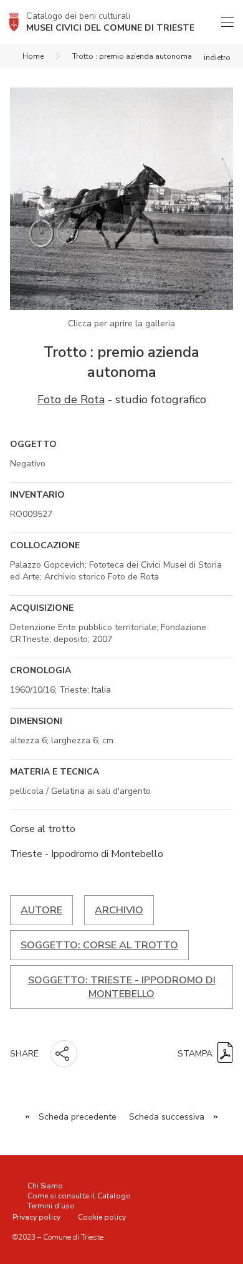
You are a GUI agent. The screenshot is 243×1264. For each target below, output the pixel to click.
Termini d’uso (51, 1206)
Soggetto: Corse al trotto (99, 945)
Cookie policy (102, 1217)
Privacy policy (36, 1217)
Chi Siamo (45, 1186)
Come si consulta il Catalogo (79, 1196)
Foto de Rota (71, 399)
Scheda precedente (78, 1117)
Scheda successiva (166, 1117)
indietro (217, 58)
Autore (41, 910)
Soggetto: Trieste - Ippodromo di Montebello (122, 987)
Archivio (119, 910)
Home (33, 56)
